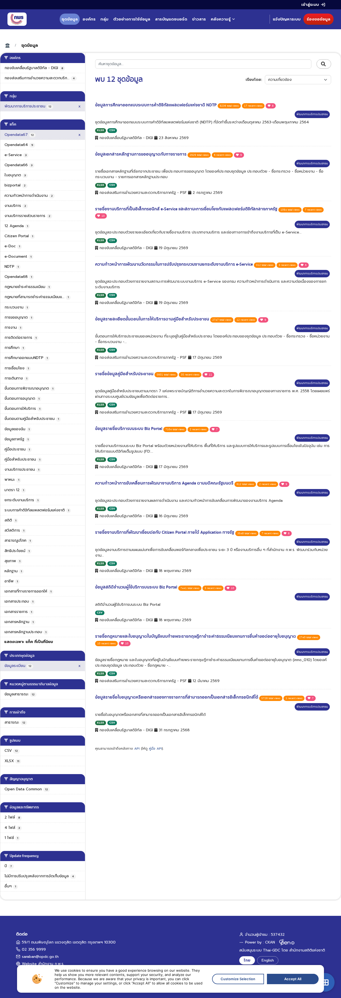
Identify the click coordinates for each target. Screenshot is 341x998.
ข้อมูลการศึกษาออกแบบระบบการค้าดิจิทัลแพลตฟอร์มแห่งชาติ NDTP (156, 105)
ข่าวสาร (199, 19)
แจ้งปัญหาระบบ (287, 19)
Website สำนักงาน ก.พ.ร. (43, 964)
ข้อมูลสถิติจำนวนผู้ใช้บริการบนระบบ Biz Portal (136, 587)
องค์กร (89, 19)
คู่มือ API (155, 748)
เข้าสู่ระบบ (310, 4)
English (268, 960)
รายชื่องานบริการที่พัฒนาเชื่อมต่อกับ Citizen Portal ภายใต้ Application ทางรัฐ (165, 532)
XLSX (100, 130)
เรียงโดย (253, 79)
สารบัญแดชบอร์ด (171, 19)
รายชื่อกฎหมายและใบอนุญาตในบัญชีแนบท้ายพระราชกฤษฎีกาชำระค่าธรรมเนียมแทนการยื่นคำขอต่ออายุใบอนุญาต (196, 636)
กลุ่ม (104, 19)
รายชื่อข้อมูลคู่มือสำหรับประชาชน (125, 373)
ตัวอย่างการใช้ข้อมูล (131, 19)
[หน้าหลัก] (17, 19)
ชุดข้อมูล (70, 19)
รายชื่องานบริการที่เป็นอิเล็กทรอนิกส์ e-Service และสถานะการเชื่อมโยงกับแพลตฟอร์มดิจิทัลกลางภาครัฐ (186, 209)
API (137, 748)
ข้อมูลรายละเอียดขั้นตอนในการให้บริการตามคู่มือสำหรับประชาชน (152, 319)
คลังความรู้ (221, 19)
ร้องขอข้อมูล (318, 19)
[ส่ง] (323, 64)
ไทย (247, 960)
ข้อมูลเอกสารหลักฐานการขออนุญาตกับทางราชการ (141, 154)
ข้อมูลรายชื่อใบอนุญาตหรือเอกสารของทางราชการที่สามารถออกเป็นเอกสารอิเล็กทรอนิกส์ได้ (177, 697)
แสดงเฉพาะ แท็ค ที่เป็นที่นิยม (28, 642)
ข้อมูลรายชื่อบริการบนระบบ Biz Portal (129, 428)
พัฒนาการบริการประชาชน (312, 114)
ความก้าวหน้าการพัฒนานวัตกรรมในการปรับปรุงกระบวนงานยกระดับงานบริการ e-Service (174, 264)
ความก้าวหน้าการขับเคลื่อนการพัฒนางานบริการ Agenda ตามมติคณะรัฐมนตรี (164, 483)
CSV (112, 130)
